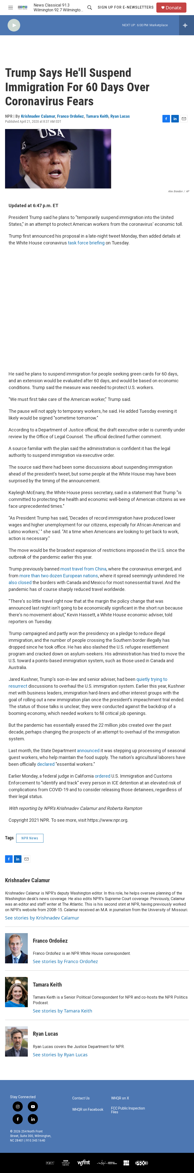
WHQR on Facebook (87, 1110)
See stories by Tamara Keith (62, 1011)
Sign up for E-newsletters (126, 7)
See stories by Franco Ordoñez (65, 961)
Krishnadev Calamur (38, 116)
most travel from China (83, 569)
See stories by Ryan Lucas (60, 1055)
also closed (21, 582)
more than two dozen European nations (58, 575)
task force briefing (86, 242)
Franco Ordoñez (70, 116)
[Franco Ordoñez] (16, 948)
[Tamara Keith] (16, 992)
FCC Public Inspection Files (128, 1110)
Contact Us (81, 1098)
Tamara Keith (97, 116)
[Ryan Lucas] (16, 1041)
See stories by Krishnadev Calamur (42, 918)
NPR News (29, 838)
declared (46, 764)
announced (88, 750)
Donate (173, 7)
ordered (102, 776)
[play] (14, 25)
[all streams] (186, 25)
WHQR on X (120, 1098)
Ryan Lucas (120, 116)
